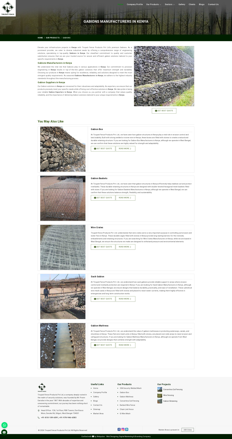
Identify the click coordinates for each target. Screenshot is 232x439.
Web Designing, (112, 436)
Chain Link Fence (127, 409)
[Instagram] (122, 429)
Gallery (182, 4)
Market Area (98, 414)
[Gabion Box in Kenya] (63, 149)
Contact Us (213, 4)
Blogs (202, 4)
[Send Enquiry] (4, 432)
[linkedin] (126, 429)
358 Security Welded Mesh (130, 388)
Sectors (168, 4)
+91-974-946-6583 (67, 417)
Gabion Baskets (99, 178)
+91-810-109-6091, (50, 417)
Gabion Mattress (100, 325)
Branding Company (143, 436)
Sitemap (96, 409)
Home (120, 4)
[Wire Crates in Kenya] (63, 247)
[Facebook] (119, 429)
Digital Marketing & (127, 436)
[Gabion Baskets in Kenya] (63, 198)
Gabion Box (97, 129)
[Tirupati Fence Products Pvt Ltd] (8, 8)
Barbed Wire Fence (127, 405)
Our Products (152, 4)
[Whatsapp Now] (4, 425)
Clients (192, 4)
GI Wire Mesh (125, 414)
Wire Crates (97, 227)
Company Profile (135, 4)
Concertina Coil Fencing (129, 401)
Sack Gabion (97, 276)
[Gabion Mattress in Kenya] (63, 345)
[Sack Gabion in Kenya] (63, 296)
